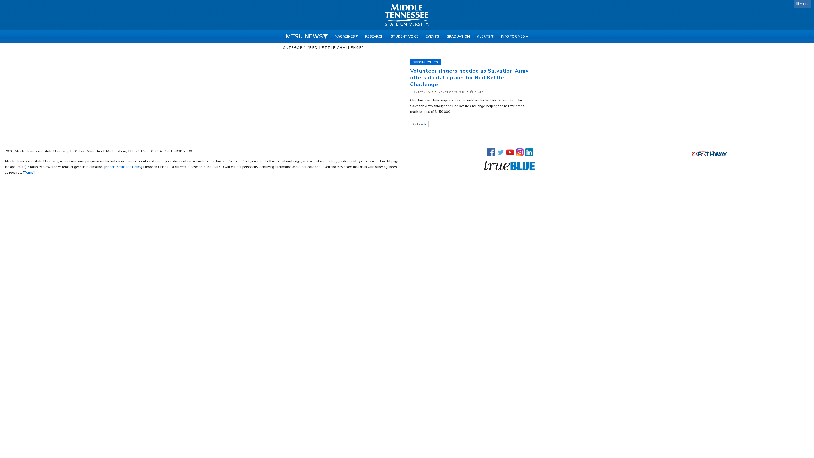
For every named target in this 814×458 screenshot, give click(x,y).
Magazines (345, 36)
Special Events (425, 62)
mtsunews (425, 92)
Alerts (484, 36)
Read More (418, 124)
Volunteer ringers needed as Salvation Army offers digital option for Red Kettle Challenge (469, 77)
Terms (29, 172)
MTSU (804, 4)
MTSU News (304, 36)
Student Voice (404, 36)
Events (432, 36)
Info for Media (514, 36)
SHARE (479, 92)
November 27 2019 (451, 92)
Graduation (458, 36)
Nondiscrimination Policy (123, 167)
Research (374, 36)
